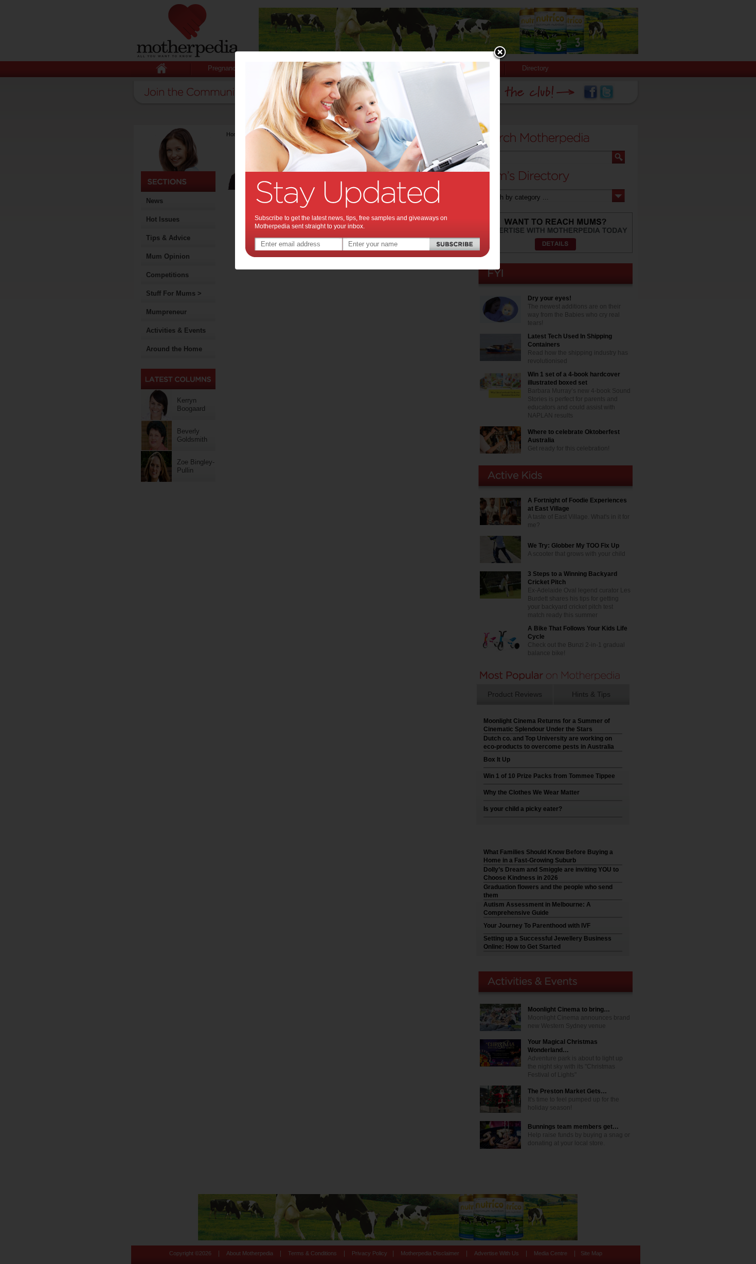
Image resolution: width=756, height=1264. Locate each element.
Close (500, 53)
